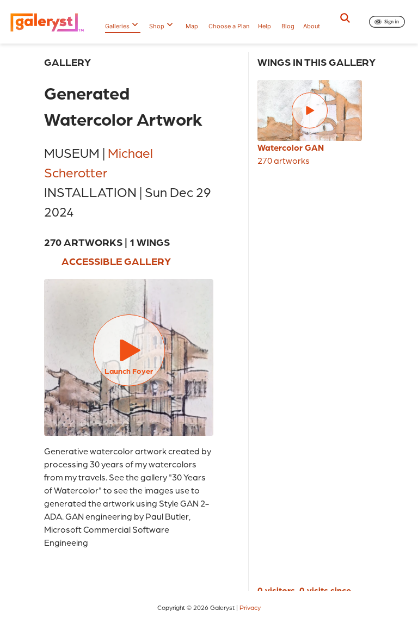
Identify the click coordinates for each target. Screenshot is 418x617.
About (311, 26)
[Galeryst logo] (50, 22)
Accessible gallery (116, 261)
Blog (287, 26)
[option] (309, 123)
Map (192, 26)
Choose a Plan (228, 26)
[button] (387, 22)
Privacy (250, 607)
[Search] (345, 17)
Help (264, 26)
